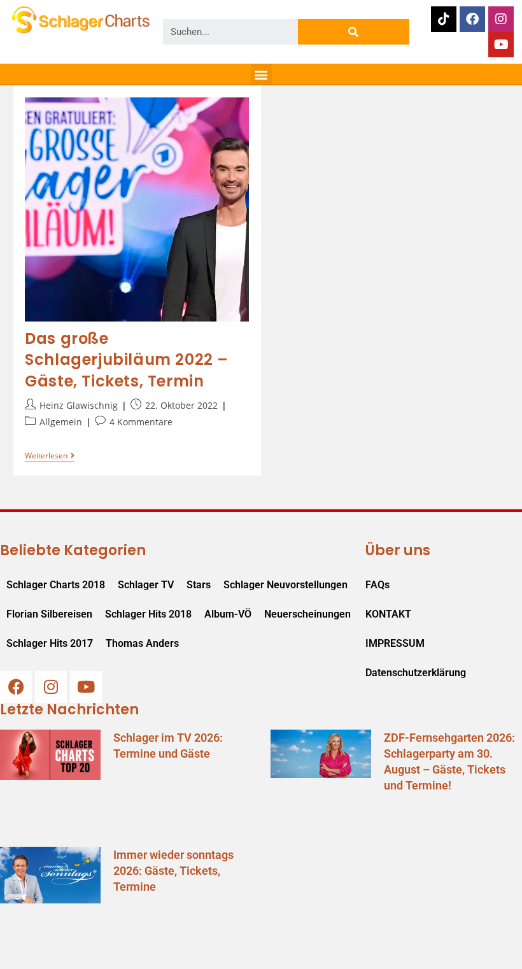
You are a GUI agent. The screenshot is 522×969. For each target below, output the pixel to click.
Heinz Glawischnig (78, 405)
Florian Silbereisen (49, 614)
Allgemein (60, 422)
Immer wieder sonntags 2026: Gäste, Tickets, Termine (173, 870)
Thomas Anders (142, 643)
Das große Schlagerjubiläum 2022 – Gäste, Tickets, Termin (127, 360)
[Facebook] (472, 19)
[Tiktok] (443, 19)
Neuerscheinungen (307, 614)
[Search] (353, 32)
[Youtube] (501, 44)
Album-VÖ (227, 614)
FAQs (377, 585)
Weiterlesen (49, 456)
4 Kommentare (141, 422)
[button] (261, 74)
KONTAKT (388, 614)
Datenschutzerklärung (415, 673)
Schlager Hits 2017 (49, 643)
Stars (199, 585)
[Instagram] (501, 19)
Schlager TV (146, 585)
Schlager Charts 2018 (55, 585)
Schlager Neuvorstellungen (285, 585)
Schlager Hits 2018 (148, 614)
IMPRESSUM (395, 643)
